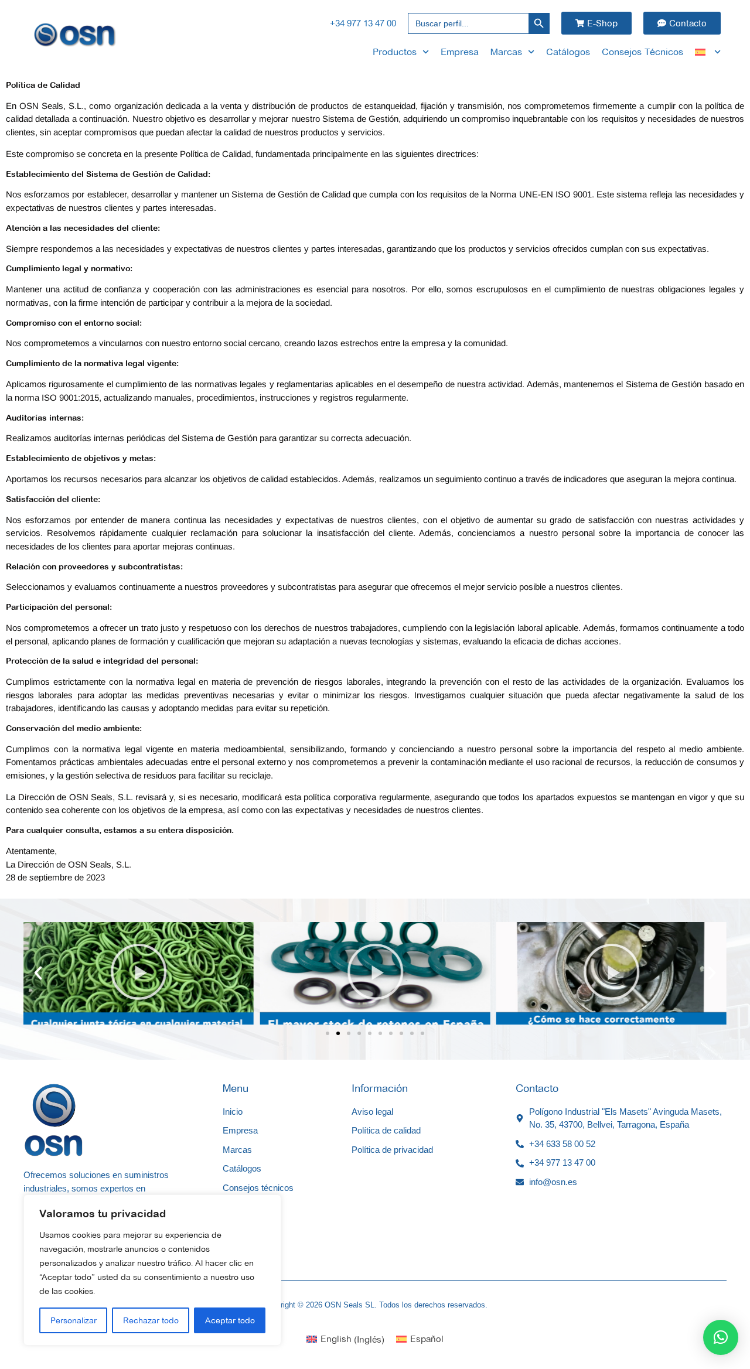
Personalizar (73, 1320)
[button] (38, 973)
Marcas (506, 51)
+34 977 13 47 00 (363, 23)
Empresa (460, 51)
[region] (152, 1270)
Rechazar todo (151, 1320)
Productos (395, 51)
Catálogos (568, 51)
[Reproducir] (138, 973)
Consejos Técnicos (642, 51)
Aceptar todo (230, 1320)
